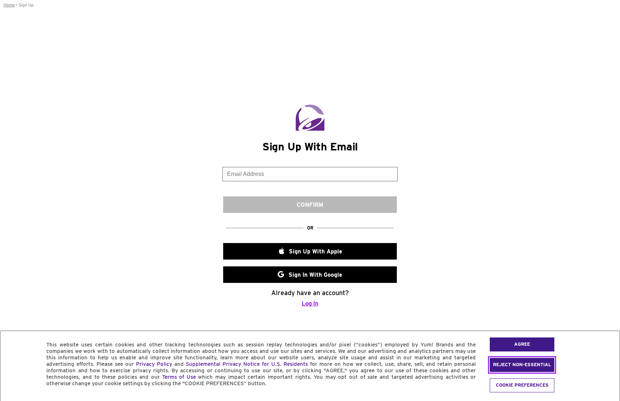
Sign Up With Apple (315, 251)
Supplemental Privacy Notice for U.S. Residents (247, 364)
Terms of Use (179, 377)
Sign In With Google (315, 274)
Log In (310, 303)
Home (9, 5)
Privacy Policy (154, 364)
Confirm (310, 204)
